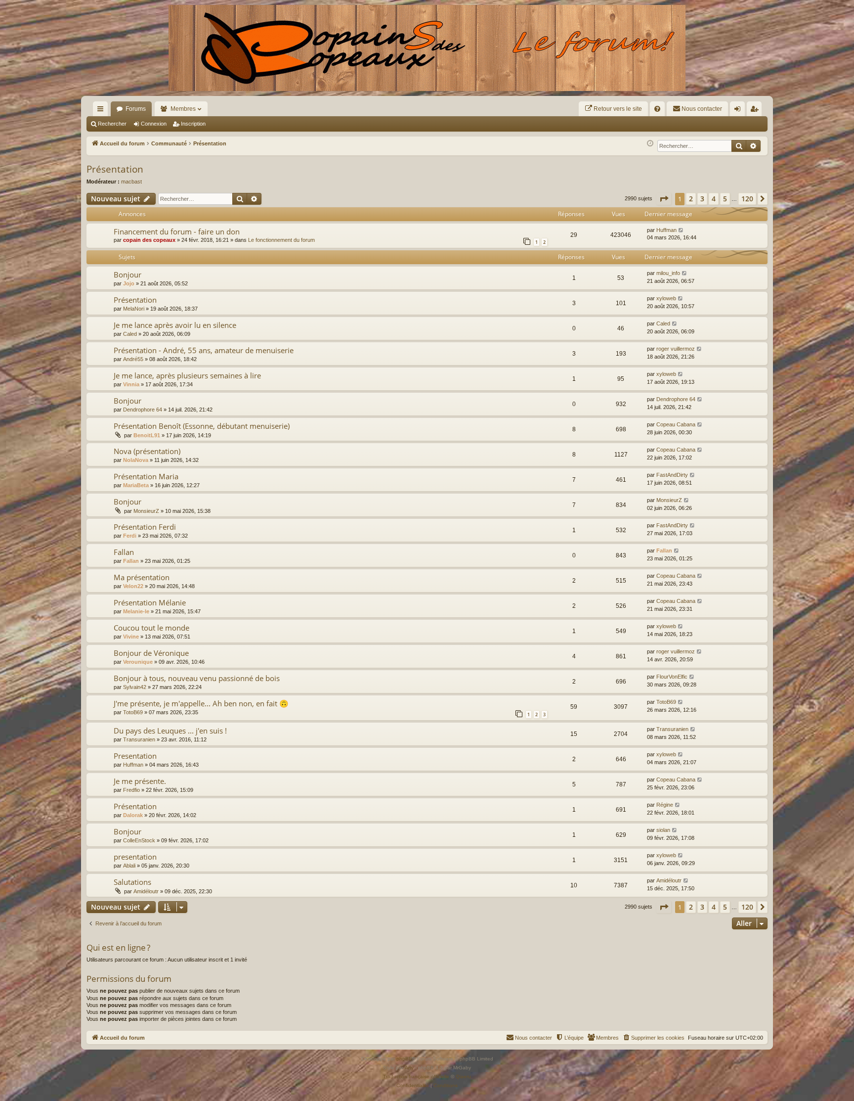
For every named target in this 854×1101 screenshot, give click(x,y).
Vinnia (131, 384)
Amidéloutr (146, 891)
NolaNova (135, 460)
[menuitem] (613, 108)
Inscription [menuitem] (756, 110)
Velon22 (133, 586)
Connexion (154, 124)
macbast (131, 181)
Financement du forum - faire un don (177, 231)
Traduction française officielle (416, 1076)
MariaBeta (136, 485)
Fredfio (131, 790)
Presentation (135, 756)
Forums (136, 108)
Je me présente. (140, 781)
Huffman (666, 230)
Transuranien (139, 739)
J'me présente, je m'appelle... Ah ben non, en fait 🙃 (201, 703)
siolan (663, 830)
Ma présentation (142, 577)
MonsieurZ (146, 511)
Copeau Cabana (675, 424)
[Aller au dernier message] (681, 230)
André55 (133, 359)
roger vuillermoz (675, 349)
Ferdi (129, 536)
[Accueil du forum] (427, 48)
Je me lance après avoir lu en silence (175, 325)
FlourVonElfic (671, 677)
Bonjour (127, 274)
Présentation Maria (146, 476)
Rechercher (112, 124)
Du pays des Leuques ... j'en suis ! (170, 730)
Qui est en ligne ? (118, 947)
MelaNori (133, 309)
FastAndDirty (672, 475)
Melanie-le (136, 611)
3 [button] (702, 198)
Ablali (129, 866)
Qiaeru (463, 1076)
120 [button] (747, 198)
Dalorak (133, 815)
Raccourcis (102, 110)
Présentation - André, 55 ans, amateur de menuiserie (204, 350)
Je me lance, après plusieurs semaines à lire (187, 375)
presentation (135, 857)
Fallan (124, 552)
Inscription (193, 124)
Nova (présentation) (147, 451)
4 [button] (714, 198)
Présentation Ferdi (145, 527)
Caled (130, 334)
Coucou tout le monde (151, 628)
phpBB (404, 1058)
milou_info (668, 273)
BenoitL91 (146, 435)
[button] (663, 199)
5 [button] (725, 198)
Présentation (114, 169)
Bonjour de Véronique (151, 653)
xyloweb (666, 298)
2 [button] (691, 198)
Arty (409, 1067)
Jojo (128, 283)
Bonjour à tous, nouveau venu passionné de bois (197, 678)
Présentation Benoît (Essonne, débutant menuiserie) (202, 426)
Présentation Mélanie (150, 602)
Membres (183, 108)
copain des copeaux (149, 240)
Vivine (131, 637)
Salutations (132, 882)
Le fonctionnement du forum (281, 240)
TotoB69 (133, 712)
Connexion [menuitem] (739, 110)
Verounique (138, 662)
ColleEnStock (139, 840)
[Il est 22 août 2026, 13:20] (650, 143)
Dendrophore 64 (142, 410)
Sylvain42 (134, 687)
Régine (664, 805)
